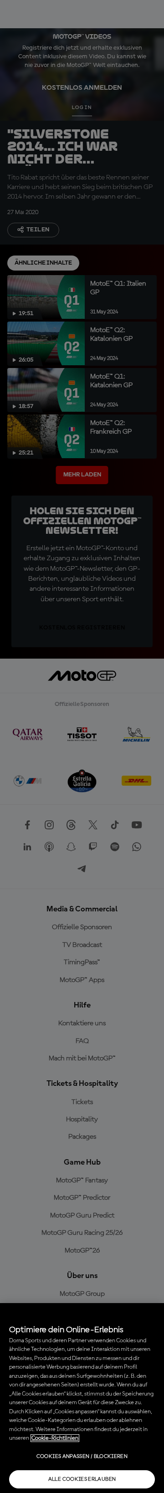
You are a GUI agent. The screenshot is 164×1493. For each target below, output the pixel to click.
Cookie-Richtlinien (54, 1438)
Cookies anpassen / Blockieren (82, 1456)
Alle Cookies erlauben (82, 1479)
